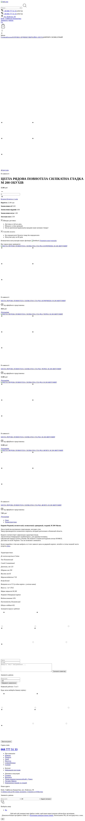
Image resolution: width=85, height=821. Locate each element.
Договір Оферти (10, 781)
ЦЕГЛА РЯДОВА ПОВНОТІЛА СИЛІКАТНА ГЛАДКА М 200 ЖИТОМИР (28, 437)
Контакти (8, 777)
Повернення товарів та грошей (16, 783)
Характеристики (11, 522)
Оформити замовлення (9, 683)
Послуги (8, 761)
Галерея (7, 765)
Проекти (8, 757)
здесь (8, 546)
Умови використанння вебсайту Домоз (18, 779)
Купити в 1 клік (12, 199)
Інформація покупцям (12, 770)
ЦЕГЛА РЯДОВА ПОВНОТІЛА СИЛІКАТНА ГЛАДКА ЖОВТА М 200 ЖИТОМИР (31, 505)
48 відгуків (5, 170)
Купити (4, 199)
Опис (7, 520)
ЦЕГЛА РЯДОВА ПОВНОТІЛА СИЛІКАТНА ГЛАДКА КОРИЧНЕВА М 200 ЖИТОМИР (33, 301)
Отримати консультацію (48, 240)
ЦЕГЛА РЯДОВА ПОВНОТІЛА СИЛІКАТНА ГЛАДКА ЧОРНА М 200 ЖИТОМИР (31, 369)
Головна (4, 37)
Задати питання (46, 799)
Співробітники (10, 763)
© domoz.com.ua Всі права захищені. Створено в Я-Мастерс (22, 792)
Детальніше (5, 312)
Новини (8, 755)
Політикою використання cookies (41, 815)
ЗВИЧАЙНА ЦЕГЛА (35, 37)
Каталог (9, 37)
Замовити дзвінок (7, 20)
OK (3, 819)
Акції (7, 759)
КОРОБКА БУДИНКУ (20, 37)
